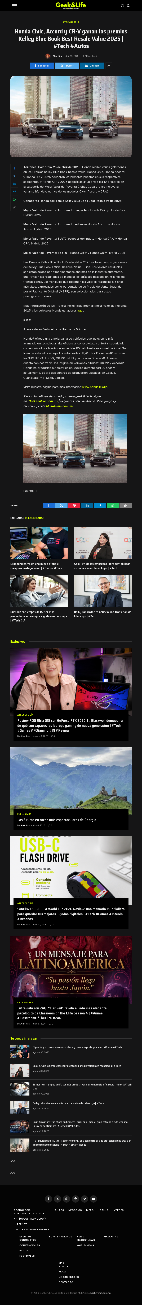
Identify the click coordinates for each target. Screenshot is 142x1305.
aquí (80, 310)
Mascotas (111, 1236)
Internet (20, 1224)
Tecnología (22, 1210)
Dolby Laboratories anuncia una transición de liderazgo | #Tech (102, 614)
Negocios (75, 1210)
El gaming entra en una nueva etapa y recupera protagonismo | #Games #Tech (36, 566)
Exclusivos (24, 814)
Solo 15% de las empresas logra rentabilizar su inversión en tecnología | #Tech (102, 566)
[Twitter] (14, 176)
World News (85, 1245)
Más (61, 1263)
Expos (23, 1250)
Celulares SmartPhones (31, 1229)
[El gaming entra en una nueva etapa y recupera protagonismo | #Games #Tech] (39, 543)
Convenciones (29, 1245)
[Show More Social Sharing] (108, 66)
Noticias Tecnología (29, 1213)
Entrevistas (25, 1002)
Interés (118, 1210)
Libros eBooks (69, 1277)
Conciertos (28, 1239)
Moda (62, 1271)
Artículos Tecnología (30, 1218)
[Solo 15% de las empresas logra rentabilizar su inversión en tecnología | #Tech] (103, 543)
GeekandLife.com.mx (43, 401)
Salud (104, 1210)
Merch (91, 1210)
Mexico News (86, 1239)
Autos (59, 1210)
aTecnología (71, 22)
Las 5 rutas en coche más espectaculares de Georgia (56, 819)
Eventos (25, 1236)
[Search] (128, 6)
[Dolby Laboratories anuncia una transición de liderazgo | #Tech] (103, 591)
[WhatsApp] (14, 199)
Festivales (27, 1255)
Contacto (66, 1282)
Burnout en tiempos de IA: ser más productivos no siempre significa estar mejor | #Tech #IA (38, 616)
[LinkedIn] (14, 184)
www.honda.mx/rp (94, 387)
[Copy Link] (14, 207)
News (80, 1236)
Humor (63, 1266)
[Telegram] (14, 191)
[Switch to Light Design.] (122, 5)
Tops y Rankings (60, 1236)
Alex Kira (57, 56)
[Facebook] (14, 168)
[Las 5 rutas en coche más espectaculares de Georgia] (71, 781)
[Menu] (14, 6)
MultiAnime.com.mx (59, 406)
